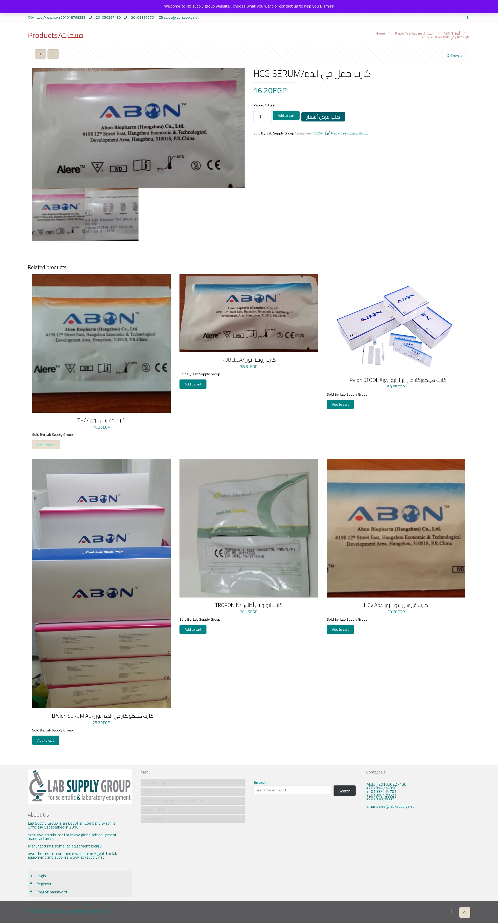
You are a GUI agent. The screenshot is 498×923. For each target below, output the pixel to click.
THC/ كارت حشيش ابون (101, 420)
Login (41, 876)
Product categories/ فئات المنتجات (173, 801)
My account (153, 819)
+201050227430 (107, 17)
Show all (456, 55)
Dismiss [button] (327, 6)
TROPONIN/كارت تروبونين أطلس (249, 605)
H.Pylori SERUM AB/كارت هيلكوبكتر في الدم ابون (102, 716)
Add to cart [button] (193, 384)
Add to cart (286, 115)
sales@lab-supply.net (181, 17)
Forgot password (51, 892)
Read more (46, 444)
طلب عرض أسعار (323, 116)
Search (260, 782)
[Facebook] (467, 17)
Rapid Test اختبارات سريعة (414, 33)
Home (380, 33)
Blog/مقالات (154, 810)
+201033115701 (142, 17)
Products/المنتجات (159, 792)
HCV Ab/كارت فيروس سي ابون (396, 605)
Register (43, 884)
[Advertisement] (418, 856)
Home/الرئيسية (156, 782)
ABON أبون (452, 33)
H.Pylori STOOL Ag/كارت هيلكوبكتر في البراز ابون (396, 380)
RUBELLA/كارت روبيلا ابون (249, 359)
